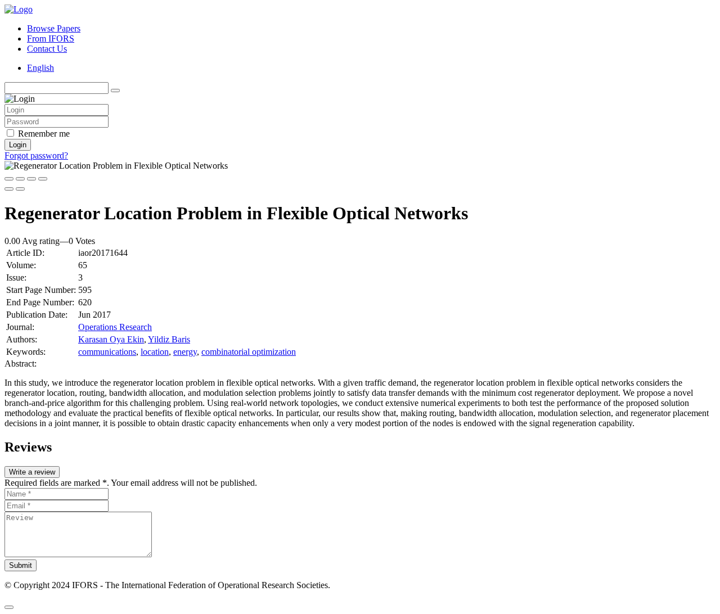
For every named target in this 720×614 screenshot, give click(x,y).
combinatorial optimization (248, 351)
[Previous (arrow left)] (9, 189)
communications (107, 351)
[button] (9, 607)
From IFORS (50, 38)
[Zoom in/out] (42, 178)
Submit (20, 565)
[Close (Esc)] (9, 178)
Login (17, 145)
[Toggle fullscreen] (31, 178)
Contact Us (47, 48)
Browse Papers (53, 28)
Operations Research (115, 327)
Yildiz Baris (169, 339)
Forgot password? (36, 155)
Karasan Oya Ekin (111, 339)
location (155, 351)
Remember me (44, 133)
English (40, 68)
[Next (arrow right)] (20, 189)
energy (185, 351)
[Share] (20, 178)
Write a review (32, 472)
